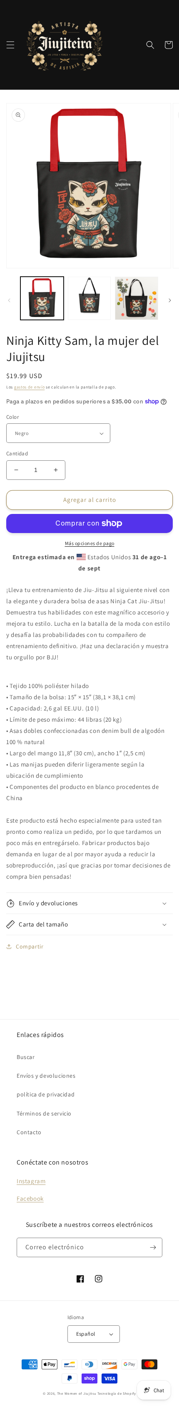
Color (12, 416)
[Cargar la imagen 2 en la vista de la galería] (89, 298)
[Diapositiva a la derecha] (170, 300)
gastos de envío (29, 387)
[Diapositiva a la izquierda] (9, 300)
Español (85, 1333)
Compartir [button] (29, 946)
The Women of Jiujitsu (77, 1393)
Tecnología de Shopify (116, 1393)
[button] (10, 45)
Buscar (26, 1057)
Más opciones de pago (89, 543)
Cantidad (17, 453)
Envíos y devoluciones (46, 1075)
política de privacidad (46, 1094)
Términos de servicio (44, 1113)
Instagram (31, 1181)
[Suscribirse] (153, 1247)
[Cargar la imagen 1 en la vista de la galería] (42, 298)
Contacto (29, 1132)
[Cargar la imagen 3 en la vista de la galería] (136, 298)
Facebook (30, 1198)
